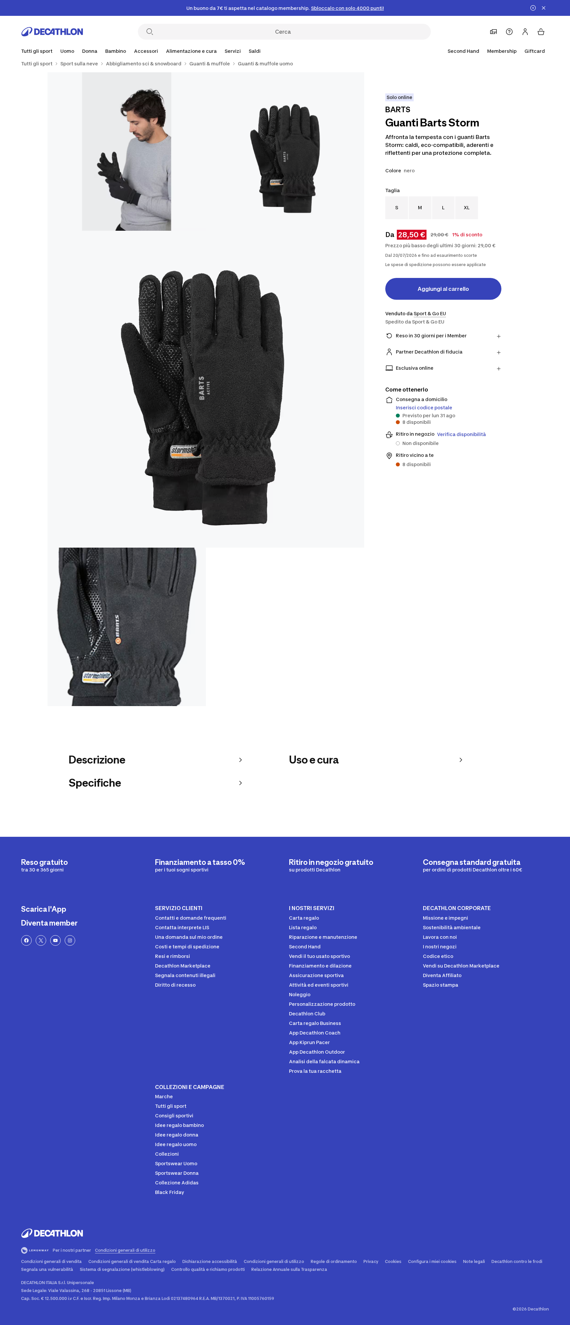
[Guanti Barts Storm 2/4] (127, 151)
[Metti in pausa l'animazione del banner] (533, 8)
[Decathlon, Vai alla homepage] (52, 31)
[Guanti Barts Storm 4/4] (127, 627)
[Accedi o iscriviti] (525, 32)
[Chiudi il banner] (543, 8)
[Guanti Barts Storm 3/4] (206, 389)
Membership (502, 51)
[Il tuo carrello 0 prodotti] (541, 32)
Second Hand (463, 51)
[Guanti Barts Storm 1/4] (285, 151)
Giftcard (534, 51)
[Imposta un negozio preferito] (493, 32)
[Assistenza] (509, 32)
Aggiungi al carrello (443, 289)
